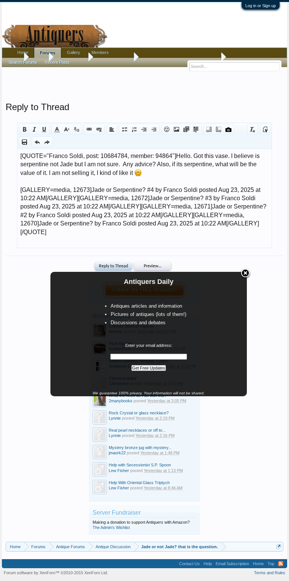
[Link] (89, 129)
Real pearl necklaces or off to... (137, 430)
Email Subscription (232, 563)
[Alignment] (111, 129)
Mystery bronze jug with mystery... (140, 447)
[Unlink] (98, 129)
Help (208, 563)
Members (100, 52)
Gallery (73, 52)
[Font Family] (76, 129)
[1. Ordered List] (134, 129)
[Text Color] (56, 129)
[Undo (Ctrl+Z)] (37, 142)
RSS (280, 563)
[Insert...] (196, 129)
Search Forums (23, 62)
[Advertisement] (144, 83)
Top (271, 563)
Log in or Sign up (260, 5)
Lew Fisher (119, 470)
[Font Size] (66, 129)
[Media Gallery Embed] (228, 129)
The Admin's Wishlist (111, 527)
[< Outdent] (144, 129)
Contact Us (189, 563)
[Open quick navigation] (278, 546)
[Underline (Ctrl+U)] (44, 129)
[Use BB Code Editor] (265, 129)
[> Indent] (153, 129)
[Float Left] (208, 129)
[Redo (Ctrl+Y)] (47, 142)
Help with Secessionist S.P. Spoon (140, 465)
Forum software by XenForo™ (56, 572)
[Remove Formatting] (252, 129)
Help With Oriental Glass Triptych (139, 482)
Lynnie (115, 418)
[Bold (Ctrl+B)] (24, 129)
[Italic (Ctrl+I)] (34, 129)
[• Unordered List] (124, 129)
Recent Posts (57, 62)
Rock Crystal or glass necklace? (139, 413)
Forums (47, 53)
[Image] (176, 129)
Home (22, 52)
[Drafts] (24, 142)
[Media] (186, 129)
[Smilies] (166, 129)
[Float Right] (218, 129)
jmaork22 (117, 453)
